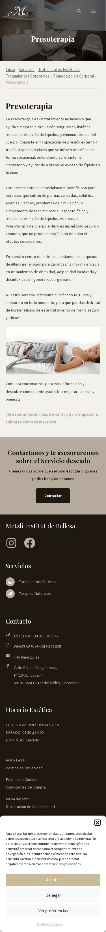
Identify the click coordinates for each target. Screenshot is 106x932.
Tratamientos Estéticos (59, 69)
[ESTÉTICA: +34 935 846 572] (32, 636)
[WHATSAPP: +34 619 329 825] (33, 646)
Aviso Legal (15, 760)
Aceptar (53, 879)
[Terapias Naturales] (28, 593)
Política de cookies (50, 924)
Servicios (26, 69)
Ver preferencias (53, 910)
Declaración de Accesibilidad (30, 806)
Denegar (53, 895)
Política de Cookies (22, 779)
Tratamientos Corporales (27, 76)
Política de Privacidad (24, 767)
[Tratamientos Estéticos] (32, 581)
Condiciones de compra (26, 787)
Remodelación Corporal (73, 76)
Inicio (10, 69)
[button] (97, 822)
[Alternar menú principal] (93, 11)
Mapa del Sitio (18, 798)
